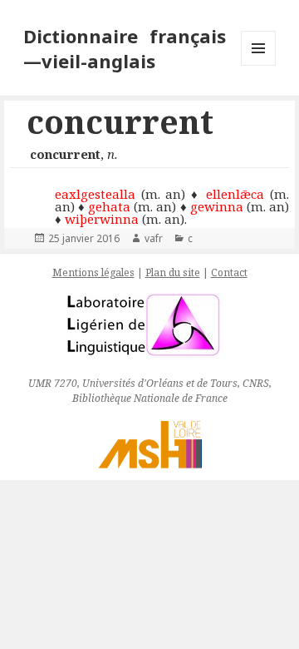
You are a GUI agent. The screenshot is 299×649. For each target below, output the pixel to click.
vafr (154, 238)
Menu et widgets (259, 65)
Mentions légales (93, 272)
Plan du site (172, 272)
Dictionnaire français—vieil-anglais (125, 48)
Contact (229, 272)
